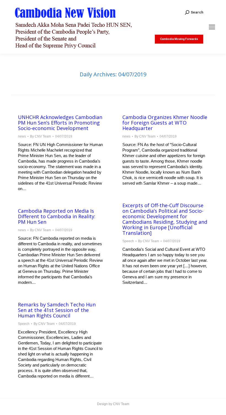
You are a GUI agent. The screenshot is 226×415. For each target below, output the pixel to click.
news (22, 136)
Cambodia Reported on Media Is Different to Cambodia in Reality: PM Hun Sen (56, 216)
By (40, 136)
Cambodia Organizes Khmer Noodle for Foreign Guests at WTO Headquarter (164, 122)
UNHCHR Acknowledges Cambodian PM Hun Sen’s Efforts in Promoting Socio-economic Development (60, 122)
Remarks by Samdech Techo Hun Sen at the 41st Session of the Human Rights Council (57, 310)
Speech (128, 241)
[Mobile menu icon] (212, 27)
